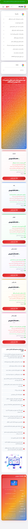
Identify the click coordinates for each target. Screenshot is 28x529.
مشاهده (14, 496)
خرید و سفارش (13, 178)
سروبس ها (21, 78)
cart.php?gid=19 (13, 506)
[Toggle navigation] (3, 7)
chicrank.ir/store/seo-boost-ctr (10, 503)
